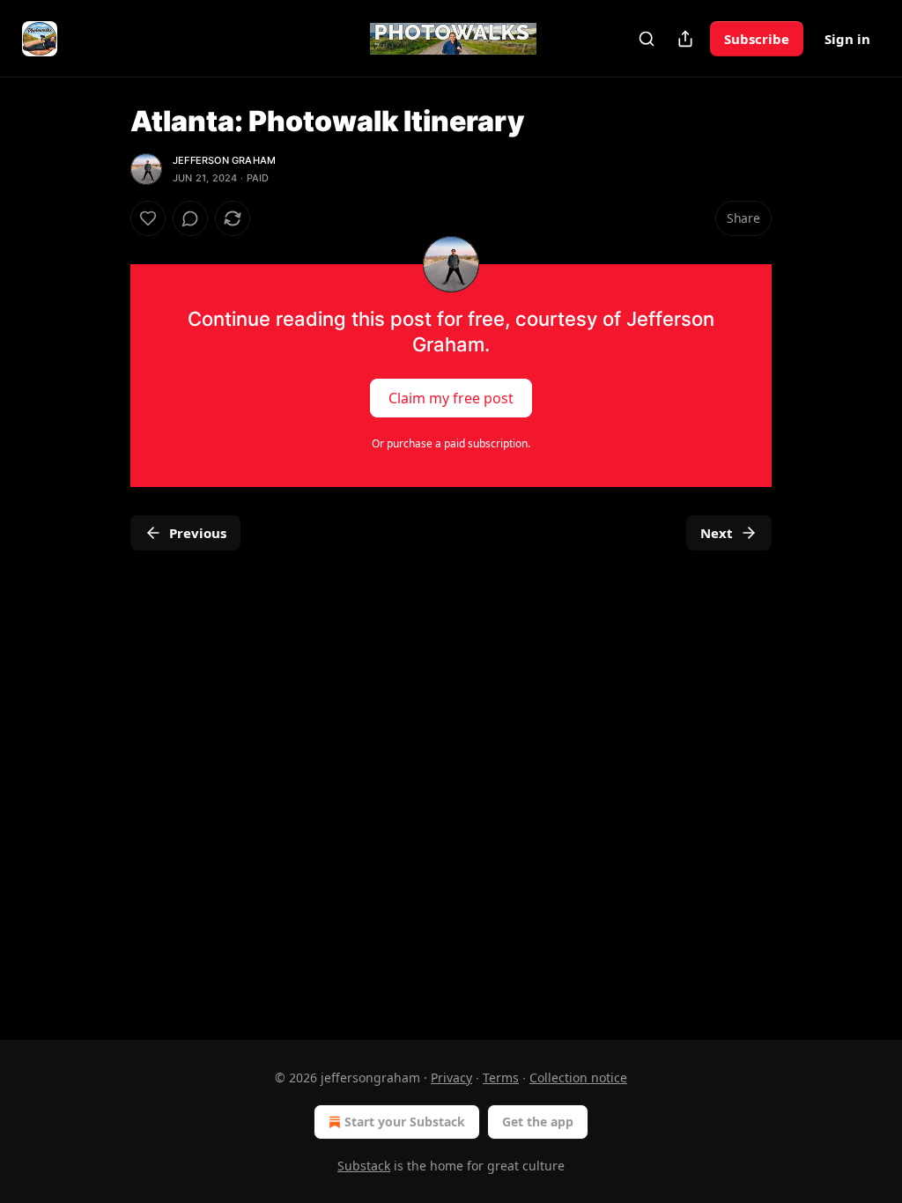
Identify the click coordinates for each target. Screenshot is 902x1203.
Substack (363, 1165)
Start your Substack (404, 1121)
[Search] (646, 38)
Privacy (451, 1077)
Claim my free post (451, 398)
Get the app (537, 1121)
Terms (501, 1077)
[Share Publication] (685, 38)
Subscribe (756, 39)
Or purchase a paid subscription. (451, 443)
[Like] (148, 218)
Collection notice (578, 1077)
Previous (197, 533)
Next (716, 533)
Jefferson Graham (224, 160)
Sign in (847, 39)
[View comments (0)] (190, 218)
